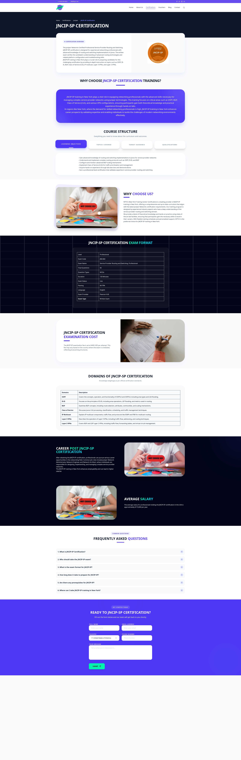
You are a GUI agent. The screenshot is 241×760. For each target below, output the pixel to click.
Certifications (150, 7)
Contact (177, 7)
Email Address (128, 624)
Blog (169, 7)
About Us (139, 7)
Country (93, 634)
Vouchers (161, 7)
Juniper (75, 20)
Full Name (93, 624)
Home (131, 7)
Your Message (95, 644)
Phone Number (128, 634)
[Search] (184, 7)
